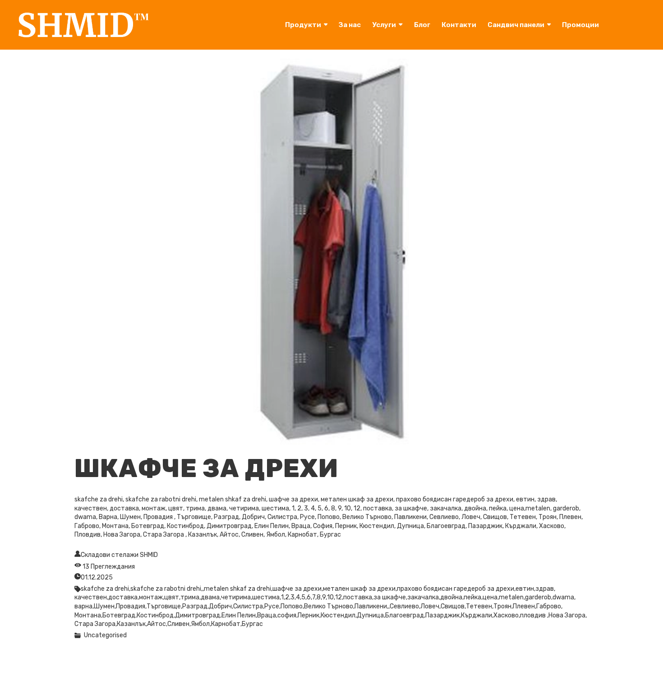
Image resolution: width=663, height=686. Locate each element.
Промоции (580, 25)
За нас (350, 25)
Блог (422, 25)
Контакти (459, 25)
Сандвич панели (516, 25)
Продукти (303, 25)
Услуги (384, 25)
